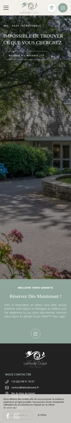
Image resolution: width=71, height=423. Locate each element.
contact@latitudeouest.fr (25, 387)
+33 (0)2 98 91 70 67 (22, 381)
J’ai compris (18, 415)
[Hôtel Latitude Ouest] (29, 7)
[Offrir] (51, 8)
